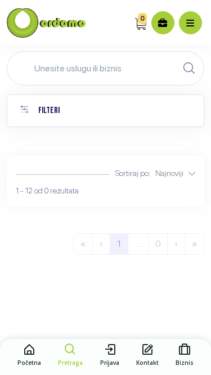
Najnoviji (171, 173)
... (138, 243)
